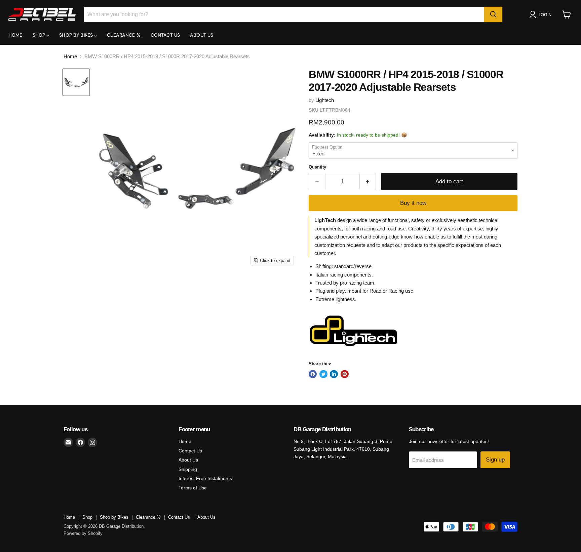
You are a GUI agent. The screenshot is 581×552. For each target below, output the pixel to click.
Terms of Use (193, 487)
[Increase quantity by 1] (368, 181)
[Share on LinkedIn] (334, 374)
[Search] (493, 14)
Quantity (317, 167)
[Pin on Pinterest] (345, 374)
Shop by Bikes (76, 35)
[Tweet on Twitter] (323, 374)
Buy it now (413, 203)
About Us (201, 35)
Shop (40, 35)
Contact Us (165, 35)
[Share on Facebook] (313, 374)
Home (15, 35)
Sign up (495, 459)
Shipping (188, 469)
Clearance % (124, 35)
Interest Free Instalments (205, 478)
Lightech (324, 100)
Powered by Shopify (83, 533)
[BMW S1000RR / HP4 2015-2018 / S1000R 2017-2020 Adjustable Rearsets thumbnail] (76, 82)
